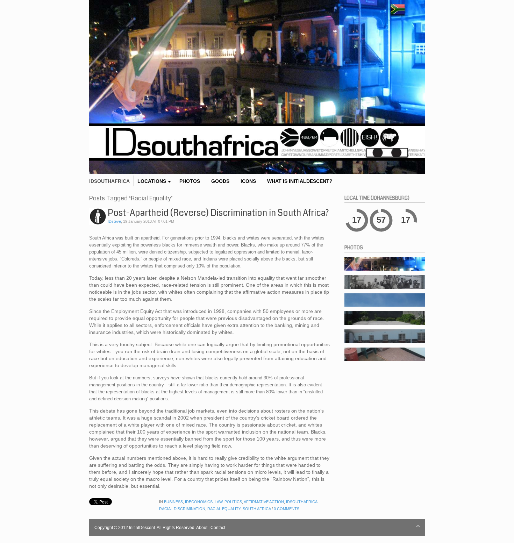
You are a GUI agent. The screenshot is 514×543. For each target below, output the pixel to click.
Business (173, 502)
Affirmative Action (264, 502)
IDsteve (114, 221)
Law (218, 502)
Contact (217, 527)
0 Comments (286, 509)
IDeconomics (199, 502)
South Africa (257, 509)
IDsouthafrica (301, 502)
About (201, 527)
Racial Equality (224, 509)
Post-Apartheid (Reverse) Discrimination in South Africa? (218, 213)
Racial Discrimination (182, 509)
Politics (233, 502)
